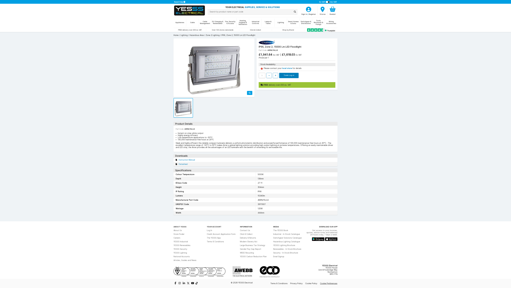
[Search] (295, 11)
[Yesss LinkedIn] (184, 283)
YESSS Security (180, 249)
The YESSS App (214, 238)
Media (276, 227)
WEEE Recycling (247, 253)
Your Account (214, 227)
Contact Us (245, 230)
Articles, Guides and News (185, 260)
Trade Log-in (289, 75)
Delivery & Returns (248, 238)
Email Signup (278, 256)
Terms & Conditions (215, 242)
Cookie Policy (311, 283)
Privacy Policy (296, 283)
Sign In (304, 14)
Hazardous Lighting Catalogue (286, 242)
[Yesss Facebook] (176, 283)
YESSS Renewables (182, 245)
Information (246, 227)
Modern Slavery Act (248, 242)
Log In (209, 230)
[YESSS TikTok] (197, 283)
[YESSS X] (188, 283)
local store (287, 68)
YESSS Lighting (180, 253)
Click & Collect (246, 234)
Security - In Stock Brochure (285, 253)
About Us (178, 230)
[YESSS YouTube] (193, 283)
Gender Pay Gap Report (250, 249)
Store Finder (179, 234)
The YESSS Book (280, 230)
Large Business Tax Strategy (252, 245)
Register (312, 14)
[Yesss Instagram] (180, 283)
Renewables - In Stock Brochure (287, 249)
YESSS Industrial (181, 242)
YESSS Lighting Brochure (284, 245)
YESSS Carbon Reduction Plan (253, 256)
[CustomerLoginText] (308, 9)
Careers (177, 238)
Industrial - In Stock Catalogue (286, 234)
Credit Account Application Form (221, 234)
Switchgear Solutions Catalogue (287, 238)
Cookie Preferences (328, 283)
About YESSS (180, 227)
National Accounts (182, 256)
